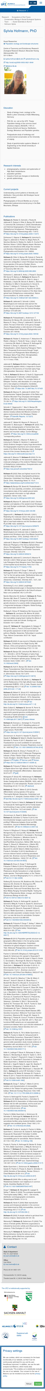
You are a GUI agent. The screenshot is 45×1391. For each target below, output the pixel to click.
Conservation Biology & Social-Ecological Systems (22, 19)
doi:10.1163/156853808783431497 (19, 1186)
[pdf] (16, 773)
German (25, 760)
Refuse (29, 1384)
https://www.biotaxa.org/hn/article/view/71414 (22, 483)
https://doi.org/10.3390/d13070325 (18, 582)
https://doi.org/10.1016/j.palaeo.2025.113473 (22, 234)
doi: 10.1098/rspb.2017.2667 (16, 718)
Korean (36, 760)
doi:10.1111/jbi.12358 (14, 878)
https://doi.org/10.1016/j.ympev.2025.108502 (22, 253)
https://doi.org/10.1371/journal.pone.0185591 (22, 732)
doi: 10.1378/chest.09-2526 (20, 1125)
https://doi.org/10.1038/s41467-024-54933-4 (22, 298)
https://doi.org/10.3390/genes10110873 (20, 676)
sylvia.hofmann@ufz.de (14, 59)
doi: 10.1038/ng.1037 (14, 1029)
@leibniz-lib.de (11, 66)
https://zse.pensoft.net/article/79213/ (19, 469)
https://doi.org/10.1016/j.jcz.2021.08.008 (20, 511)
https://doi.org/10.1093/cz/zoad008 (25, 434)
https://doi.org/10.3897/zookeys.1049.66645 (22, 539)
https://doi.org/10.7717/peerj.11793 (19, 567)
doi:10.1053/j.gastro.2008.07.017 (30, 1163)
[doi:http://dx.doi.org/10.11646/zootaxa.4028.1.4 (23, 799)
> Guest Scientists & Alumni (22, 21)
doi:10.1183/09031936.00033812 (18, 920)
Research (23, 10)
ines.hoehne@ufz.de (12, 1264)
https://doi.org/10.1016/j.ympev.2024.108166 (22, 334)
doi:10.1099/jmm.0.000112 (27, 827)
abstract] (30, 786)
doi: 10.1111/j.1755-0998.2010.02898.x (25, 1093)
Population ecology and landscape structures (22, 43)
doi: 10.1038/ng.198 (24, 1141)
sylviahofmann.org (32, 59)
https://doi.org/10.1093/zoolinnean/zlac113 (19, 454)
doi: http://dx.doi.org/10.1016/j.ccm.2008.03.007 (19, 1174)
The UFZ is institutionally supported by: (16, 1288)
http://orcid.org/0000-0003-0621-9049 (19, 62)
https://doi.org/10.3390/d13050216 (18, 554)
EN (35, 3)
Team (6, 21)
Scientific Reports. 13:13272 (22, 416)
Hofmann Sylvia (10, 24)
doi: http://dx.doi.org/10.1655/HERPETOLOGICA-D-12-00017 (22, 932)
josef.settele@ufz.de (12, 1256)
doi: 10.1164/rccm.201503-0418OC (21, 859)
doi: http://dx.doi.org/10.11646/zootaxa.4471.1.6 (20, 702)
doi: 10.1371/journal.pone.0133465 (20, 810)
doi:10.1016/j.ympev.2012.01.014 (30, 950)
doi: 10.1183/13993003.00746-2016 (29, 747)
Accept (38, 1384)
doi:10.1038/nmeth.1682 (15, 1080)
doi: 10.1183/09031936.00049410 (15, 1109)
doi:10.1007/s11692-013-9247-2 (18, 898)
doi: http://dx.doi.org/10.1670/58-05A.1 (16, 1210)
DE (31, 3)
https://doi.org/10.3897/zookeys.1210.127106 (22, 313)
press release (30, 719)
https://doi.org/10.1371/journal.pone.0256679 (22, 526)
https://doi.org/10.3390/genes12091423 (20, 498)
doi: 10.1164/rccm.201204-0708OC (19, 974)
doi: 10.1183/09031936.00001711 (20, 1047)
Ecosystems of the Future (21, 17)
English (16, 760)
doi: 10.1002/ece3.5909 (18, 662)
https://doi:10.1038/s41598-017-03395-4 (21, 762)
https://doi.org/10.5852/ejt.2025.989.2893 (21, 271)
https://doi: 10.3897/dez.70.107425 (30, 388)
